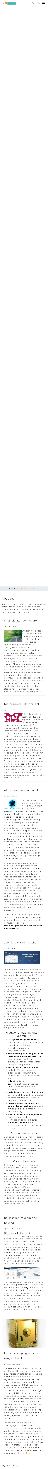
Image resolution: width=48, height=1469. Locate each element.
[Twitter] (36, 3)
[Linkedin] (39, 3)
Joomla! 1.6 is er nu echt (20, 942)
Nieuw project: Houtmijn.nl (21, 703)
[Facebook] (33, 3)
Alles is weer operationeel (21, 790)
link (28, 1453)
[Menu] (43, 3)
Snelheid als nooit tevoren (21, 620)
